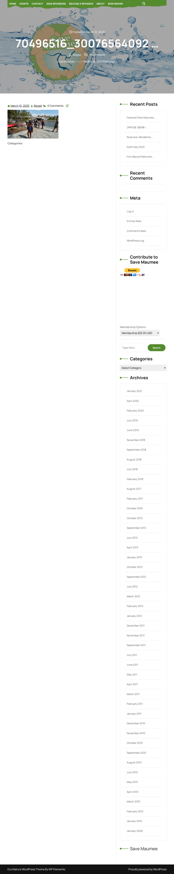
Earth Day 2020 (136, 147)
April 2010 (132, 792)
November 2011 (136, 635)
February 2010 (135, 811)
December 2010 (136, 723)
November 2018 (136, 440)
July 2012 (132, 586)
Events (24, 3)
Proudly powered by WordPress (147, 869)
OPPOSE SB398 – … (138, 127)
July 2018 (132, 469)
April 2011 (132, 684)
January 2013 (134, 557)
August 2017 (134, 489)
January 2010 (134, 821)
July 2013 (132, 537)
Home (12, 3)
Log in (130, 211)
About (101, 3)
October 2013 (134, 518)
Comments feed (136, 231)
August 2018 (134, 459)
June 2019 (133, 430)
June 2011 (132, 664)
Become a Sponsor (81, 3)
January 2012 (134, 616)
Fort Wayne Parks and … (140, 156)
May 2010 (132, 782)
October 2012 (135, 567)
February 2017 (135, 498)
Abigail (38, 106)
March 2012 (133, 596)
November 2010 (136, 733)
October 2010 (135, 743)
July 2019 (132, 420)
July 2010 (132, 772)
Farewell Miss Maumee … (141, 117)
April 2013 (132, 547)
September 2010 (136, 753)
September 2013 (136, 528)
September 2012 (136, 577)
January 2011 (134, 713)
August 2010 (134, 762)
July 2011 (132, 655)
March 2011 (133, 694)
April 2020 (133, 401)
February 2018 (135, 479)
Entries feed (134, 221)
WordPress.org (135, 240)
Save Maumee (66, 61)
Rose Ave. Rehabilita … (140, 137)
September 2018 (136, 449)
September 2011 (136, 645)
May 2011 (132, 674)
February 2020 (135, 410)
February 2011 (135, 704)
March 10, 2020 (20, 106)
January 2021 (134, 391)
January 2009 (135, 831)
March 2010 (133, 801)
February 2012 (135, 606)
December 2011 (136, 625)
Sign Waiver (115, 3)
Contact (37, 3)
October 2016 (135, 508)
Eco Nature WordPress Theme (26, 869)
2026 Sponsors (56, 3)
